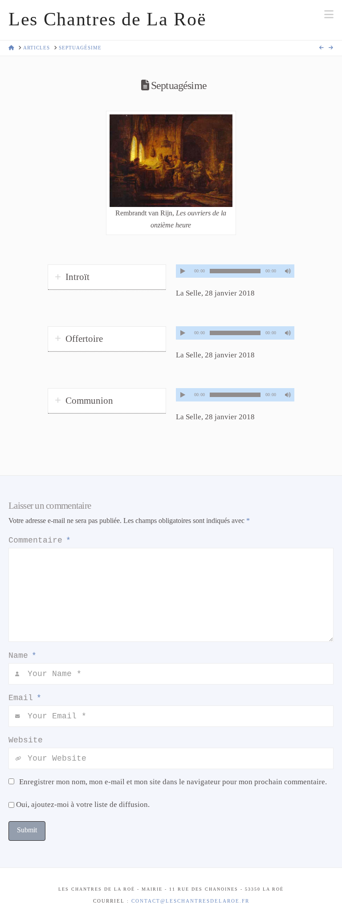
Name (22, 655)
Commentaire (39, 540)
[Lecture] (182, 271)
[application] (235, 271)
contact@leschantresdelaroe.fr (190, 901)
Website (25, 740)
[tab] (107, 277)
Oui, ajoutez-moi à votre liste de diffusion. (82, 804)
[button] (329, 14)
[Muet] (287, 271)
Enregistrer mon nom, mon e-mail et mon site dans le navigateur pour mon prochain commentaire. (173, 782)
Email (24, 697)
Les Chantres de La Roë (107, 19)
